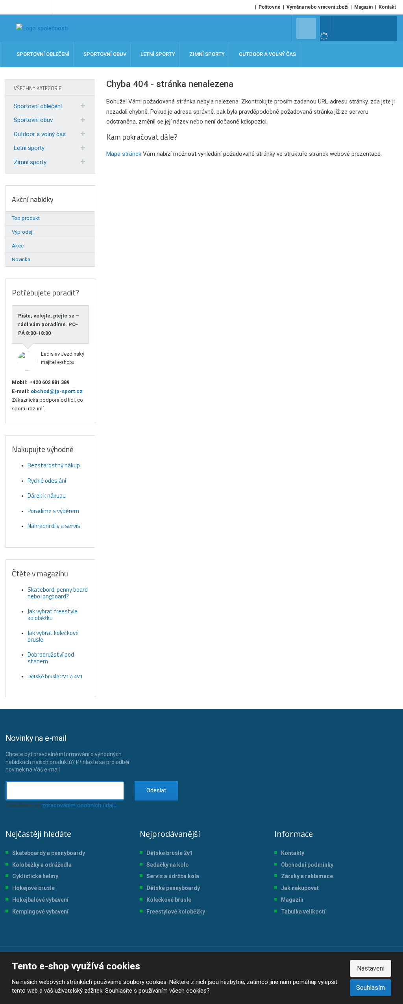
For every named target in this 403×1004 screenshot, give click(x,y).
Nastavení (371, 968)
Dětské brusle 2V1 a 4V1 (55, 676)
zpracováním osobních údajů (79, 805)
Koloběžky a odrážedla (42, 865)
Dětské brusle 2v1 (169, 853)
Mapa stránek (123, 153)
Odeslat (156, 790)
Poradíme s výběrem (53, 510)
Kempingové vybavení (40, 911)
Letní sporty (29, 147)
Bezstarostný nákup (54, 465)
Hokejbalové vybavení (40, 900)
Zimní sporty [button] (206, 54)
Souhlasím (370, 987)
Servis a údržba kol (171, 876)
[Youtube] (45, 7)
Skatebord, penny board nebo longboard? (58, 593)
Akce (18, 246)
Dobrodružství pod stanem (51, 658)
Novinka (21, 259)
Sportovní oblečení (38, 106)
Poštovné (270, 7)
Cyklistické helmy (35, 876)
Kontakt (387, 7)
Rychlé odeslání (47, 480)
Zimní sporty (30, 162)
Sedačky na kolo (167, 865)
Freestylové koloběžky (175, 911)
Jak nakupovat (300, 888)
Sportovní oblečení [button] (42, 54)
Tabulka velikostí (303, 911)
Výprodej (22, 232)
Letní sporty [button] (157, 54)
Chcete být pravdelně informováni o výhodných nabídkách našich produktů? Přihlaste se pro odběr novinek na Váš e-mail (68, 753)
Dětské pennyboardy (173, 888)
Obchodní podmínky (307, 865)
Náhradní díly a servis (54, 525)
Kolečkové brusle (168, 900)
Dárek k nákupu (47, 495)
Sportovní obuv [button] (104, 54)
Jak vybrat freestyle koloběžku (53, 614)
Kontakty (292, 853)
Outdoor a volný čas (40, 134)
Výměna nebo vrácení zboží (317, 7)
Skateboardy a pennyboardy (48, 853)
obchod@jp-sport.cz (56, 391)
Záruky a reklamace (307, 876)
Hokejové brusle (33, 888)
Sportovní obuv (33, 120)
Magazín (363, 7)
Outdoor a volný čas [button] (267, 54)
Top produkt (26, 218)
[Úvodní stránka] (42, 28)
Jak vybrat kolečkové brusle (53, 636)
